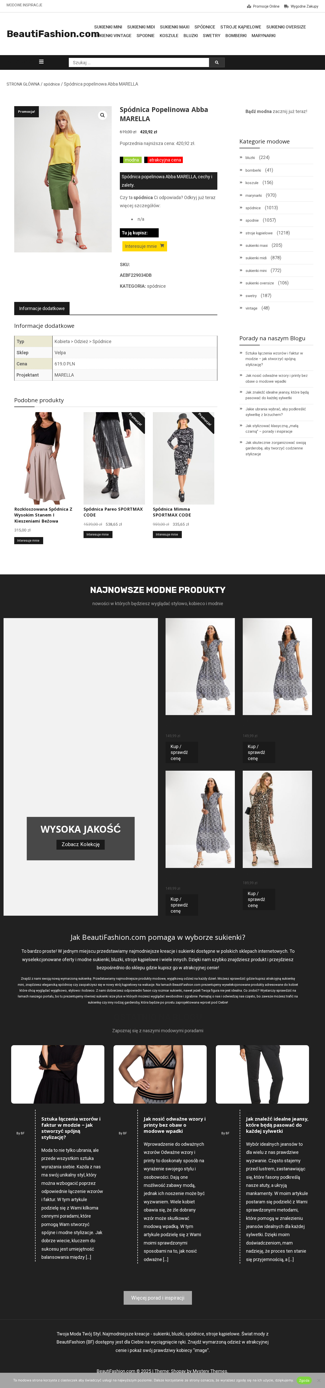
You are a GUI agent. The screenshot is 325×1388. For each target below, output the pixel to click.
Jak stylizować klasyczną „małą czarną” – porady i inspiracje (272, 429)
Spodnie (146, 35)
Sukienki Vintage (113, 35)
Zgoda (304, 1380)
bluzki (250, 157)
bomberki (253, 170)
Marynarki (263, 35)
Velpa (60, 352)
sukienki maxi (257, 245)
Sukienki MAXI (174, 26)
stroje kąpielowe (259, 233)
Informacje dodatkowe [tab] (42, 308)
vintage (251, 308)
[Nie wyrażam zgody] (318, 1380)
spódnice (51, 84)
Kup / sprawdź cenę (179, 752)
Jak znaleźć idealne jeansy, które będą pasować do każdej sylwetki (277, 395)
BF (22, 1133)
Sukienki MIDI (141, 26)
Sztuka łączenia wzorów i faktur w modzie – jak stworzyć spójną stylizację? (274, 359)
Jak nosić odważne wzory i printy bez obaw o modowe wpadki (277, 378)
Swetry (211, 35)
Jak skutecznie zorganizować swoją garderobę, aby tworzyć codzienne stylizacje (276, 448)
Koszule (169, 35)
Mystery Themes (210, 1371)
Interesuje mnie (141, 246)
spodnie (252, 220)
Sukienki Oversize (286, 26)
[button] (102, 115)
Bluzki (191, 35)
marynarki (254, 195)
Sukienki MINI (108, 26)
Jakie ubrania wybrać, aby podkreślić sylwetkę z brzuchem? (276, 412)
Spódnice (204, 26)
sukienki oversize (260, 283)
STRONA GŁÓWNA (23, 84)
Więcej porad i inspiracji (157, 1298)
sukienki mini (256, 270)
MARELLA (64, 375)
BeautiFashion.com (53, 34)
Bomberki (236, 35)
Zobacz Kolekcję (81, 844)
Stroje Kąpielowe (240, 26)
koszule (252, 183)
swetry (251, 296)
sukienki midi (256, 258)
